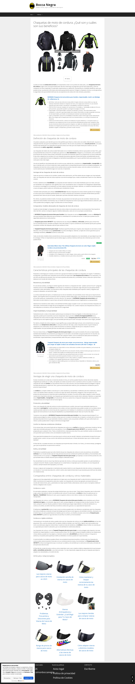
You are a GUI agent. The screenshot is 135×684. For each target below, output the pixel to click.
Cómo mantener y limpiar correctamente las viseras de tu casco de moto (86, 582)
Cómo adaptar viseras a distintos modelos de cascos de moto (86, 648)
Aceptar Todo (28, 678)
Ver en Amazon (95, 129)
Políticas (39, 14)
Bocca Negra (46, 5)
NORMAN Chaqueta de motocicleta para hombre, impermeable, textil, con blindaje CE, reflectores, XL (74, 98)
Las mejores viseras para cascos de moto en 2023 (44, 576)
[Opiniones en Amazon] (40, 258)
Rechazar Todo (18, 678)
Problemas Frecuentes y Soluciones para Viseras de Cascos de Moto (44, 618)
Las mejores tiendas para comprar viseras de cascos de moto (86, 616)
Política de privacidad (64, 673)
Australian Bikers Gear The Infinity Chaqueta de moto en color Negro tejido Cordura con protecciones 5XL (72, 247)
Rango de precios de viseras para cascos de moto (44, 648)
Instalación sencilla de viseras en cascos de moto (65, 579)
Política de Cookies (62, 677)
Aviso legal (58, 668)
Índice (68, 78)
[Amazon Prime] (98, 258)
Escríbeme (89, 668)
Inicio (31, 14)
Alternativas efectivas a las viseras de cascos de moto (65, 652)
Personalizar (7, 678)
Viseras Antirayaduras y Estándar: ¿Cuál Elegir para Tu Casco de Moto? (65, 614)
